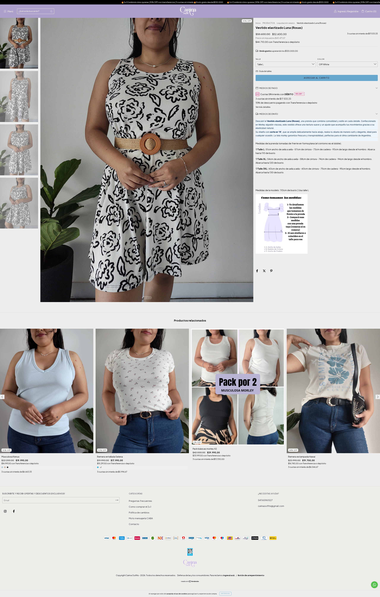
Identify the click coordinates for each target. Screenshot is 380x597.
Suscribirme (190, 51)
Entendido (225, 593)
